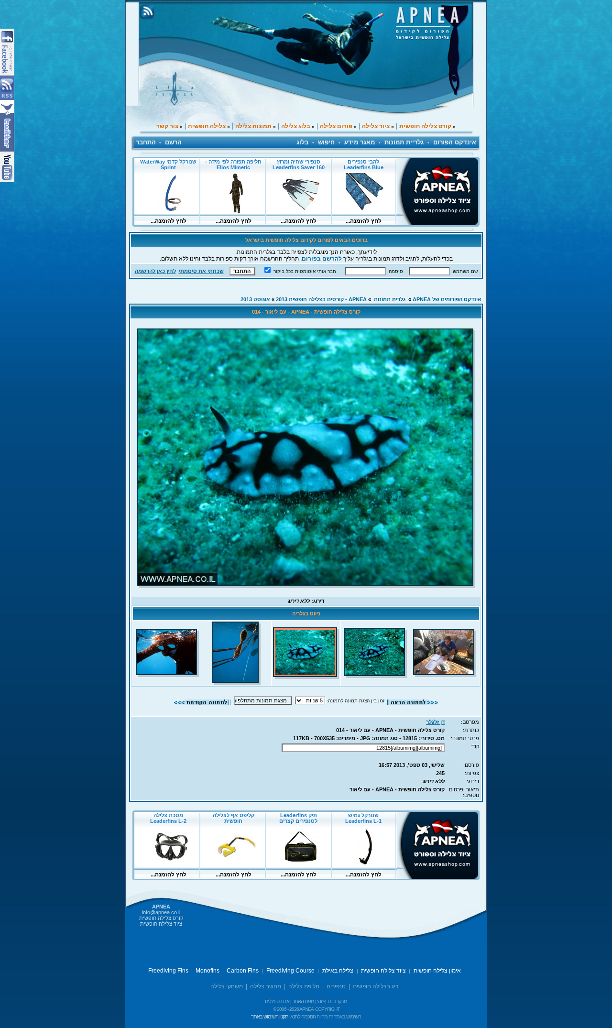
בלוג (302, 142)
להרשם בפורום (322, 258)
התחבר (146, 142)
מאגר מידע (359, 142)
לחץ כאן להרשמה (155, 271)
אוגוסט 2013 (255, 299)
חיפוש (326, 142)
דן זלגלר (435, 722)
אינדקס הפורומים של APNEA (447, 299)
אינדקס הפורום (454, 142)
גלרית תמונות (389, 299)
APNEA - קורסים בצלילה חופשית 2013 (321, 299)
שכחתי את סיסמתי (201, 271)
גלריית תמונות (404, 142)
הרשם (173, 142)
